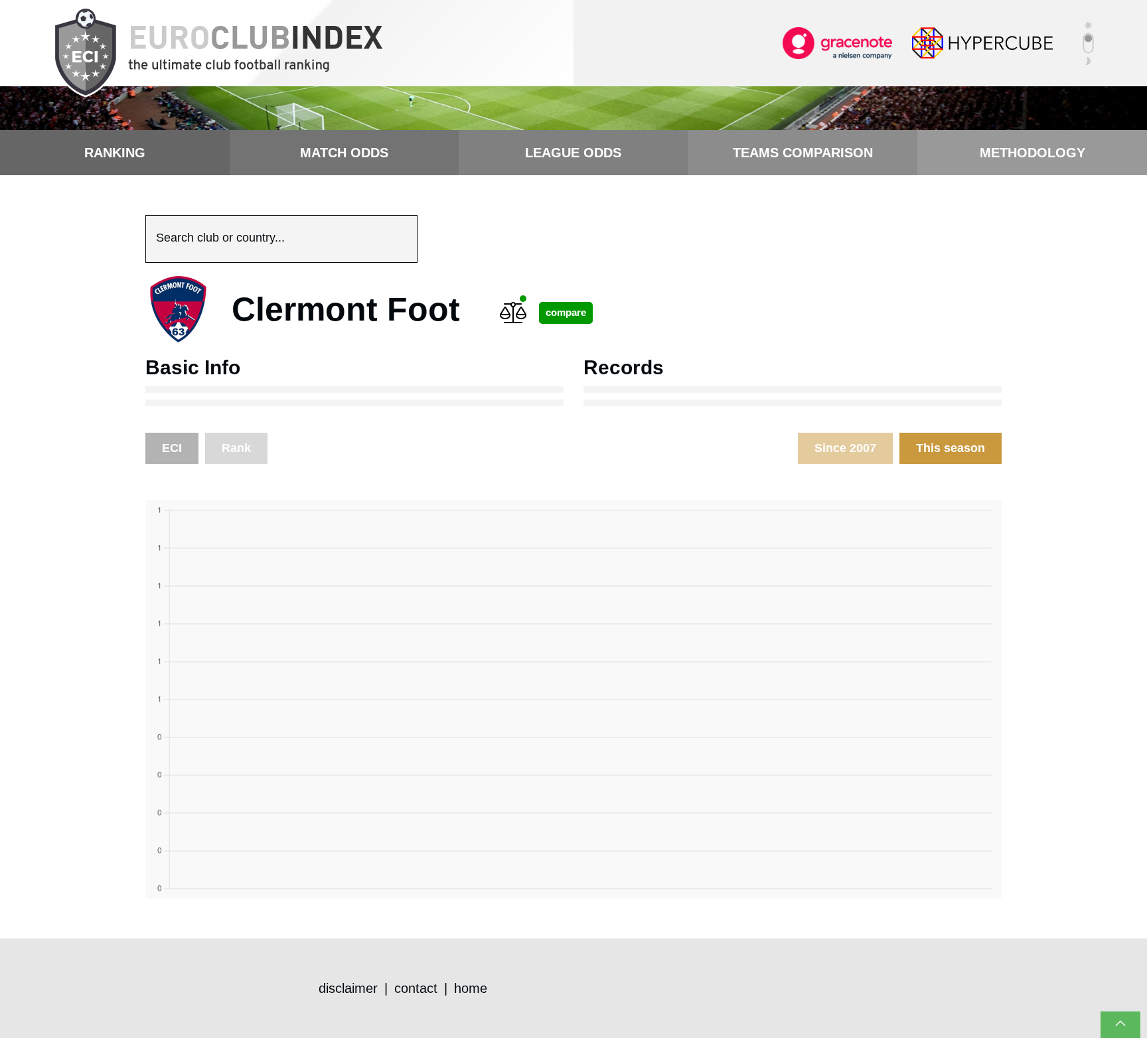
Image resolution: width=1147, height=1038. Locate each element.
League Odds (573, 152)
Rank (236, 448)
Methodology (1032, 152)
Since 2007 (845, 448)
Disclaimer (348, 988)
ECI (172, 448)
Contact (415, 988)
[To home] (218, 53)
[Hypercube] (982, 42)
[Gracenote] (837, 42)
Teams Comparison (803, 152)
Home (470, 988)
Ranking (114, 152)
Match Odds (344, 152)
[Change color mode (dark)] (1088, 43)
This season (950, 448)
